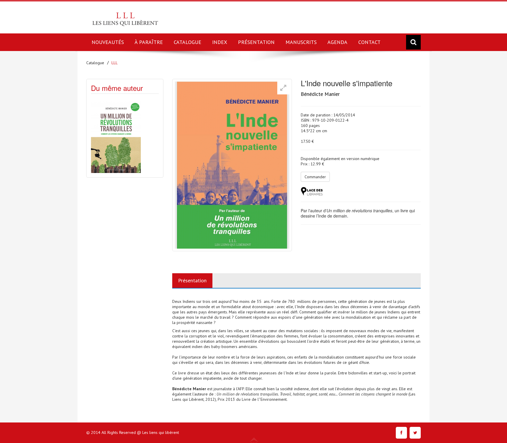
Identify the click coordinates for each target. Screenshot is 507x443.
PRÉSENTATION (256, 42)
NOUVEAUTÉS (108, 42)
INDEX (219, 42)
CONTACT (369, 42)
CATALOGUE (187, 42)
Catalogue (95, 62)
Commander (315, 176)
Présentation (192, 280)
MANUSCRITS (301, 42)
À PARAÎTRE (149, 42)
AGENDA (337, 42)
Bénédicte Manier (320, 94)
